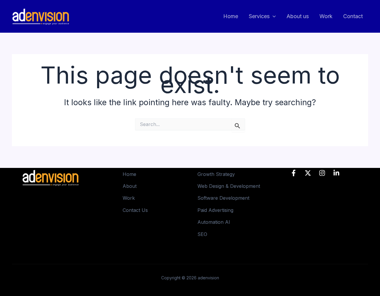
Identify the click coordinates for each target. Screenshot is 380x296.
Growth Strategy (216, 174)
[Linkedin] (336, 173)
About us (297, 16)
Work (325, 16)
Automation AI (213, 222)
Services (259, 16)
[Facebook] (293, 173)
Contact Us (135, 210)
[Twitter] (308, 173)
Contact (353, 16)
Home (230, 16)
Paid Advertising (215, 210)
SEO (202, 234)
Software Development (223, 198)
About (130, 186)
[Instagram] (322, 173)
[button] (273, 16)
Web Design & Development (228, 186)
